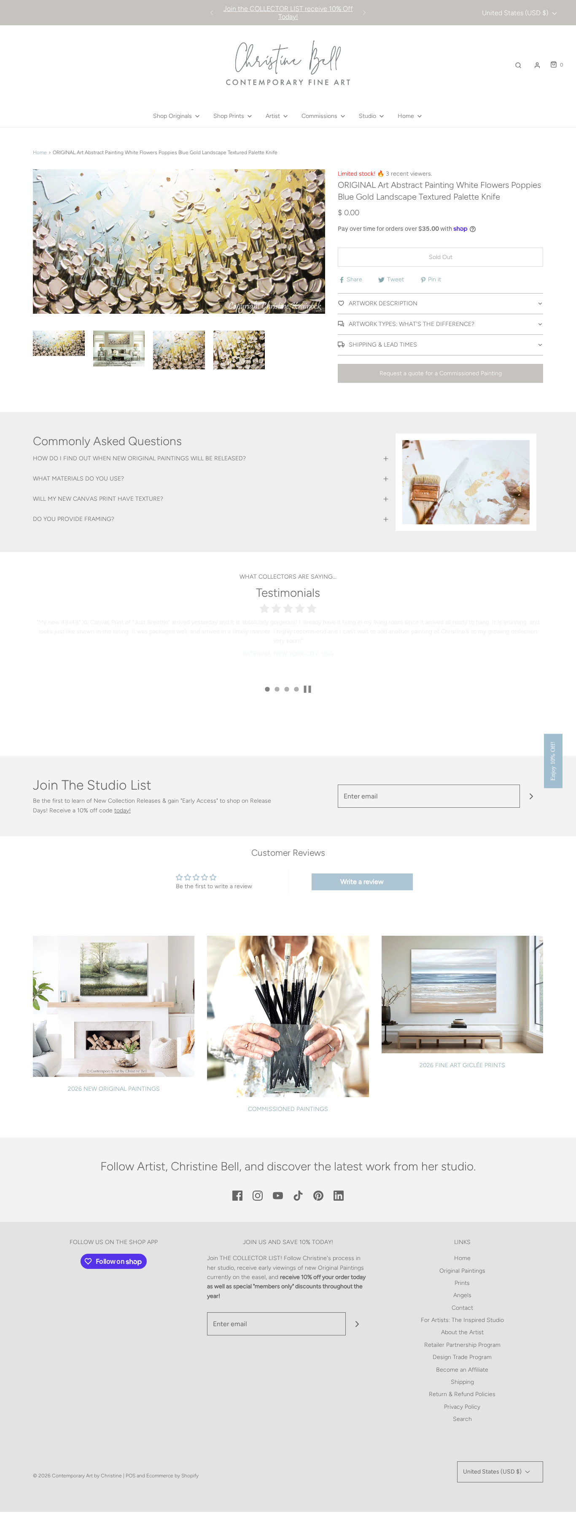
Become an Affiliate (462, 1369)
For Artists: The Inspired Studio (462, 1320)
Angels (462, 1295)
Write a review (362, 882)
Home (40, 152)
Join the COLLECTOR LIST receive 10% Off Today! (288, 13)
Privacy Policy (462, 1406)
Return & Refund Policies (462, 1394)
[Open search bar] (518, 65)
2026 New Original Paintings (114, 1088)
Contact (462, 1307)
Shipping (462, 1382)
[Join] (531, 796)
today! (122, 810)
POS (130, 1476)
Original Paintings (462, 1270)
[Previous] (211, 12)
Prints (462, 1283)
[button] (59, 343)
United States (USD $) (516, 13)
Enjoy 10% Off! (553, 761)
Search (462, 1419)
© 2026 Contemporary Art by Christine (77, 1476)
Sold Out (440, 257)
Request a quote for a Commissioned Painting (441, 373)
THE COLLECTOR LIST (250, 1258)
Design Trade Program (462, 1357)
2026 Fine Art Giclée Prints (462, 1065)
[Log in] (537, 65)
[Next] (364, 12)
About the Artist (462, 1332)
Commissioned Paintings (288, 1109)
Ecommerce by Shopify (172, 1476)
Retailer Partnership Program (462, 1344)
